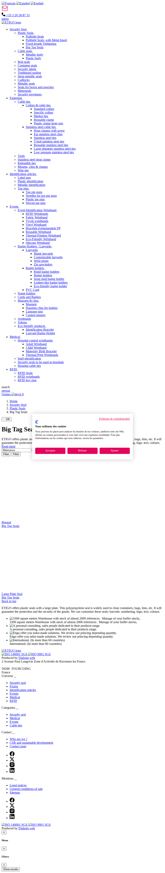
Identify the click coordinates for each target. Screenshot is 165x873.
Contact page (18, 746)
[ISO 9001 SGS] (39, 654)
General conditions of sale (26, 789)
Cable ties (16, 725)
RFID (13, 701)
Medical (15, 697)
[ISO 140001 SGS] (15, 654)
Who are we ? (18, 739)
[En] (37, 3)
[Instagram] (12, 766)
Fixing (14, 686)
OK (6, 419)
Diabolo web (27, 658)
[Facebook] (12, 755)
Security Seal (18, 404)
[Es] (23, 3)
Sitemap (15, 792)
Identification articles (23, 690)
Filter (6, 454)
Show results (10, 869)
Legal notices (18, 785)
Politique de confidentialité (114, 418)
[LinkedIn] (12, 771)
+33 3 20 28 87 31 (17, 15)
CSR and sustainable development (31, 742)
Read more (8, 446)
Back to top (9, 601)
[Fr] (8, 3)
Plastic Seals (17, 408)
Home (14, 401)
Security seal (18, 682)
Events (14, 693)
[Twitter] (12, 760)
